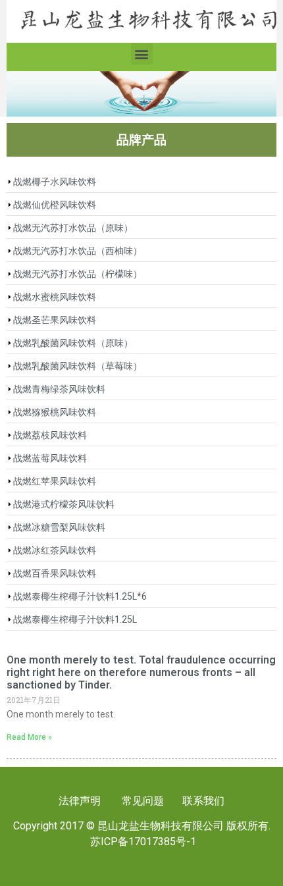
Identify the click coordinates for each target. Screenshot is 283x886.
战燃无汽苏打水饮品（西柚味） (77, 251)
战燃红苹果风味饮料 (54, 481)
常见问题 (143, 801)
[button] (142, 54)
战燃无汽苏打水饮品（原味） (73, 227)
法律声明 (80, 801)
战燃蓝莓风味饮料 (50, 458)
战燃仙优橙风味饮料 (54, 204)
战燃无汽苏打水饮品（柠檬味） (77, 274)
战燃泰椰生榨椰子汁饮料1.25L (75, 619)
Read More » (29, 737)
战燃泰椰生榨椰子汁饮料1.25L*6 (80, 596)
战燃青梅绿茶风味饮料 (59, 389)
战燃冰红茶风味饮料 (54, 550)
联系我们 (202, 801)
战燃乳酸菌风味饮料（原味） (73, 343)
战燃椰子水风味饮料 (54, 181)
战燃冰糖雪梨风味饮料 (59, 527)
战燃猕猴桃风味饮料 (54, 412)
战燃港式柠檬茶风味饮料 (64, 504)
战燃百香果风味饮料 (54, 573)
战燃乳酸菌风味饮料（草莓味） (77, 366)
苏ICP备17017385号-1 (143, 841)
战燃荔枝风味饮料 (50, 435)
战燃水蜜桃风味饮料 (54, 297)
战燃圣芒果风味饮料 (54, 320)
